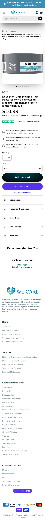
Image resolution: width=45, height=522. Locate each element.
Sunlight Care (8, 439)
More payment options (22, 192)
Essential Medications (11, 372)
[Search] (40, 19)
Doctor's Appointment (11, 330)
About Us (6, 326)
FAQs (4, 477)
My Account (7, 470)
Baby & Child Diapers (11, 421)
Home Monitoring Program (13, 361)
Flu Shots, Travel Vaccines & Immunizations (20, 357)
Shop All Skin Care (10, 432)
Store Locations (8, 473)
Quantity (5, 153)
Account (36, 12)
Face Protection (8, 447)
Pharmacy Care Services (12, 341)
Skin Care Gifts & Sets (11, 454)
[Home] (18, 12)
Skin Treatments (9, 443)
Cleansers (6, 436)
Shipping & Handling (11, 481)
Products (12, 31)
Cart (41, 12)
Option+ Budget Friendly (12, 428)
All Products (7, 387)
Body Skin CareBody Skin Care (15, 451)
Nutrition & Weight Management (15, 410)
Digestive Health (9, 395)
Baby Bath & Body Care (12, 417)
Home (4, 31)
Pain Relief (6, 391)
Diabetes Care (8, 402)
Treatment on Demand (11, 368)
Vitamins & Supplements (12, 413)
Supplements (7, 406)
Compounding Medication (13, 338)
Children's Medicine (10, 424)
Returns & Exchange (10, 485)
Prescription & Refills (11, 334)
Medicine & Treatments (11, 398)
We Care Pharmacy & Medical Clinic (22, 515)
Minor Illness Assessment (12, 364)
